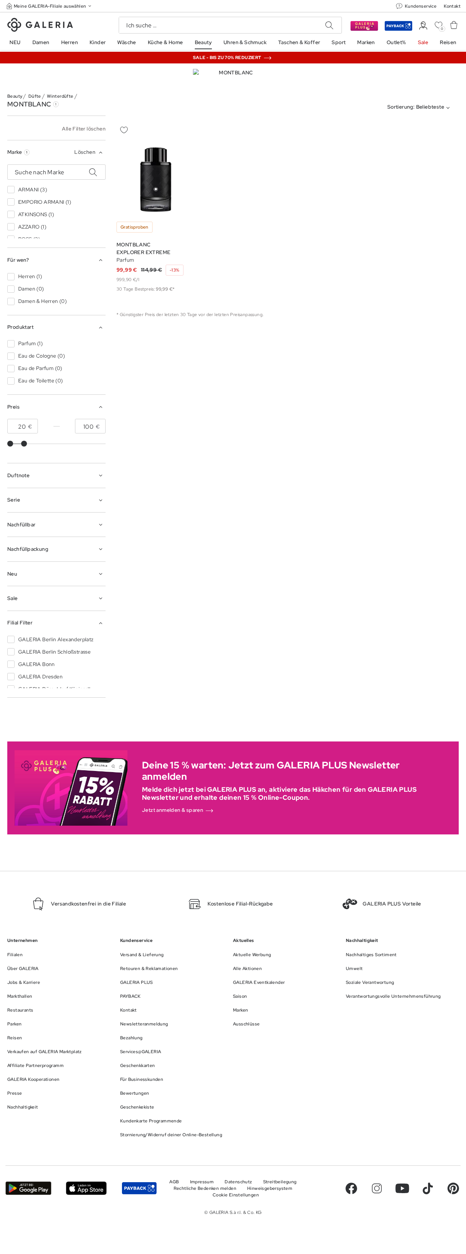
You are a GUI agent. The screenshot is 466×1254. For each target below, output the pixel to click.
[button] (49, 6)
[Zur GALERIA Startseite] (40, 26)
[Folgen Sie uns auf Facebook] (351, 1188)
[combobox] (420, 108)
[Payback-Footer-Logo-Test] (139, 1188)
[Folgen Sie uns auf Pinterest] (453, 1188)
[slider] (10, 444)
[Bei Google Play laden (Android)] (28, 1188)
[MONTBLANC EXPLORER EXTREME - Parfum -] (155, 179)
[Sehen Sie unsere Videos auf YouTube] (402, 1188)
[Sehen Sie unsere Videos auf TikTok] (427, 1188)
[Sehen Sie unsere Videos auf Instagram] (377, 1188)
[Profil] (423, 26)
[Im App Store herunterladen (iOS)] (86, 1188)
